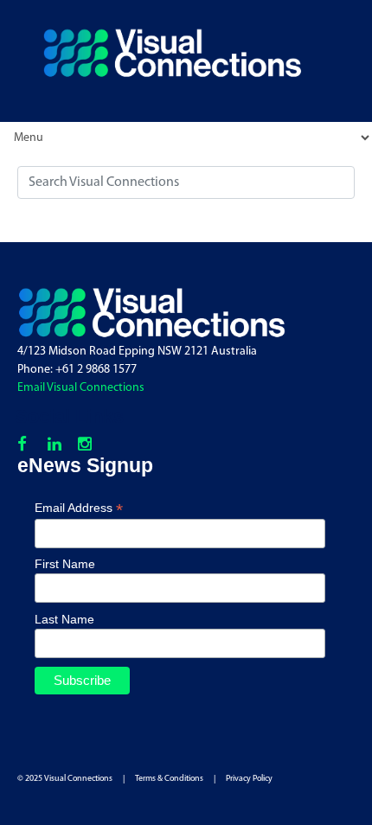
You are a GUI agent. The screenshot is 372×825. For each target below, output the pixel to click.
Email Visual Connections (80, 387)
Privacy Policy (249, 778)
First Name (65, 564)
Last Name (64, 619)
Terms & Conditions (169, 778)
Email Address (79, 508)
